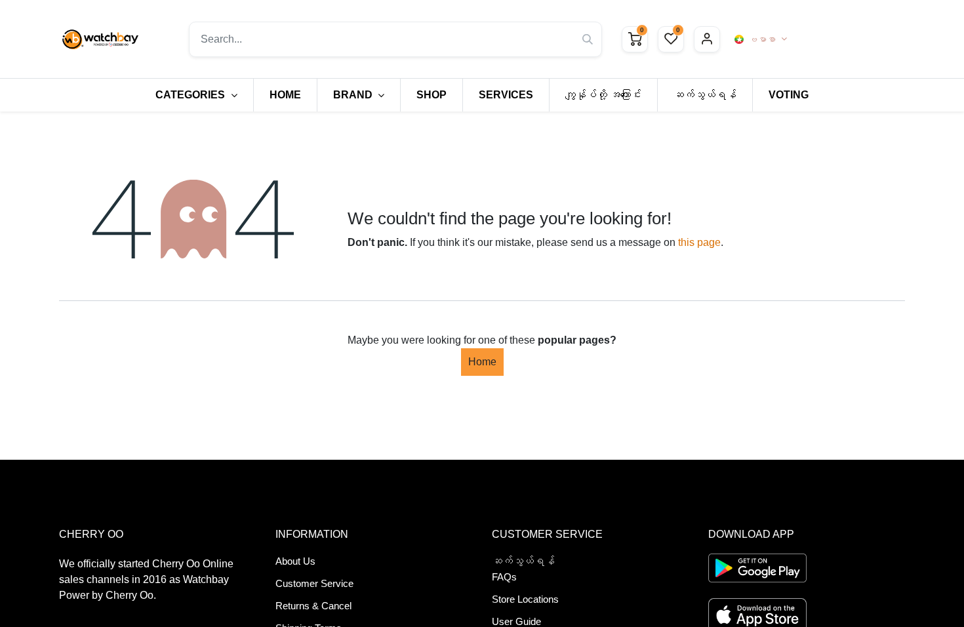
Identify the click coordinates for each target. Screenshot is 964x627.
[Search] (587, 39)
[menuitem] (285, 95)
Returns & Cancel (313, 605)
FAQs (504, 576)
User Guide (516, 621)
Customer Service (314, 583)
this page (699, 242)
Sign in (707, 39)
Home (482, 361)
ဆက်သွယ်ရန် (523, 561)
